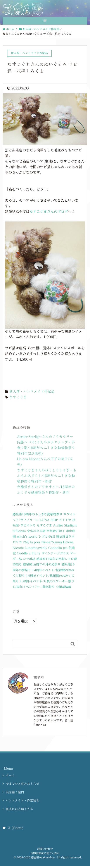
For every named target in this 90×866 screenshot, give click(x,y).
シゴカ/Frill (46, 536)
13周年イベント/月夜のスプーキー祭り (47, 581)
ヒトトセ (65, 519)
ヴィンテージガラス (55, 553)
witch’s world (27, 536)
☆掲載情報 (63, 586)
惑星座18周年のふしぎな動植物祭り (37, 514)
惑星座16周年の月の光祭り (42, 564)
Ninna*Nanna (51, 542)
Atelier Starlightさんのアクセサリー (45, 436)
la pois (35, 542)
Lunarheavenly (36, 547)
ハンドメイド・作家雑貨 (22, 800)
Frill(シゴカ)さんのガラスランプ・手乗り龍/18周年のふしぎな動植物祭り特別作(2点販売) (46, 448)
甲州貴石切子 (56, 531)
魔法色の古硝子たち (19, 809)
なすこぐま (18, 397)
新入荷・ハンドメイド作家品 (32, 391)
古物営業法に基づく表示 (45, 853)
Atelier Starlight (65, 525)
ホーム (10, 775)
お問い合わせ (45, 848)
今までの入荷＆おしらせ (22, 783)
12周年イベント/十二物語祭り (34, 586)
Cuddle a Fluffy (28, 553)
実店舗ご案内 (15, 792)
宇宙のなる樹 (36, 531)
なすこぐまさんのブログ (48, 211)
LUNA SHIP (49, 519)
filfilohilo (19, 531)
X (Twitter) (16, 827)
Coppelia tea (58, 547)
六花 (26, 542)
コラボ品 (29, 559)
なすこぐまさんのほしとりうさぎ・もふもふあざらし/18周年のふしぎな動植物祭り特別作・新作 (46, 475)
